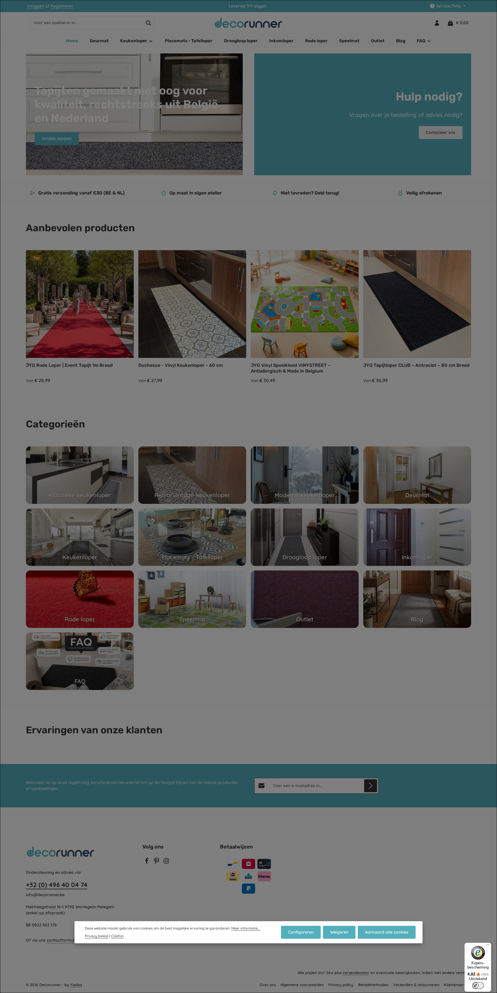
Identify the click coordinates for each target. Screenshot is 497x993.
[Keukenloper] (80, 537)
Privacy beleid (96, 936)
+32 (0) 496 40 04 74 (56, 885)
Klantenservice (457, 984)
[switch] (478, 985)
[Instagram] (166, 862)
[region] (248, 317)
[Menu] (487, 946)
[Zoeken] (148, 23)
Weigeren (339, 932)
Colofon (117, 936)
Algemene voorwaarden (302, 984)
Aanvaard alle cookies (386, 932)
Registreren (62, 6)
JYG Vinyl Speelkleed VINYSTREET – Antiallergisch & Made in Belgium (290, 368)
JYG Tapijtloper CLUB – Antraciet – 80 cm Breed (416, 365)
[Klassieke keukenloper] (80, 475)
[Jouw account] (436, 22)
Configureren (301, 932)
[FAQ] (80, 661)
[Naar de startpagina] (248, 23)
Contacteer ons (440, 132)
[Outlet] (305, 599)
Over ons (268, 984)
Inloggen (35, 6)
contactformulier (63, 940)
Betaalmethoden (373, 984)
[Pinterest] (157, 862)
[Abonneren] (370, 785)
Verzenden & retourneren (416, 984)
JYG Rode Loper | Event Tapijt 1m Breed (69, 365)
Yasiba (76, 984)
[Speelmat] (192, 599)
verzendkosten (356, 972)
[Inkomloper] (417, 537)
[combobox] (86, 23)
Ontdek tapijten (57, 138)
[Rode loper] (80, 599)
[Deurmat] (417, 475)
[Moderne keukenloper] (305, 475)
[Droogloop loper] (305, 537)
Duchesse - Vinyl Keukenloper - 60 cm (180, 365)
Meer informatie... (245, 928)
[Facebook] (147, 862)
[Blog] (417, 599)
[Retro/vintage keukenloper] (192, 475)
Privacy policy (340, 984)
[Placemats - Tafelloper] (192, 537)
